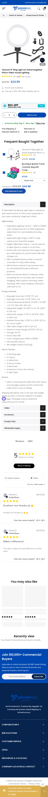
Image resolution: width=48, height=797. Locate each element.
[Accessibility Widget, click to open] (4, 399)
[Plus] (14, 115)
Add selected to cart (14, 191)
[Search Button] (39, 9)
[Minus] (4, 115)
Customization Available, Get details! (27, 2)
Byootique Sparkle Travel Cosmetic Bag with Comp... (33, 167)
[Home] (3, 15)
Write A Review (24, 466)
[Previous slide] (5, 45)
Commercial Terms (17, 784)
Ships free (40, 123)
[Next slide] (43, 45)
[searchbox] (15, 478)
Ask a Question (31, 132)
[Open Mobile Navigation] (5, 9)
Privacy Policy (35, 784)
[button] (37, 520)
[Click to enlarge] (42, 60)
